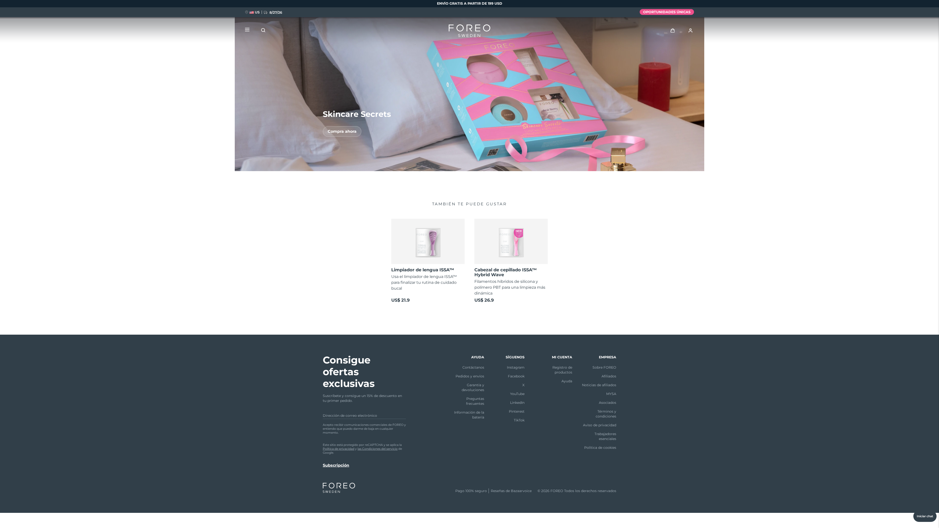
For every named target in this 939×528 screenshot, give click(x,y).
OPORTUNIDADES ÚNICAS (667, 12)
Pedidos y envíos (470, 376)
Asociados (607, 402)
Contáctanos (473, 367)
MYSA (611, 394)
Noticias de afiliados (599, 385)
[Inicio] (469, 31)
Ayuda (566, 381)
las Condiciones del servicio (378, 449)
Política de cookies (600, 447)
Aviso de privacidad (599, 425)
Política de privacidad (338, 449)
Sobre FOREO (604, 367)
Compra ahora (342, 131)
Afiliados (609, 376)
